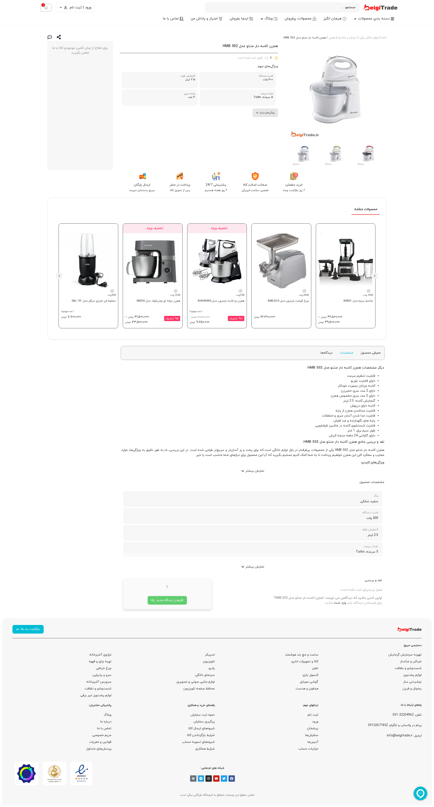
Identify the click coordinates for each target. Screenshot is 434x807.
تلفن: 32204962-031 (407, 715)
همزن (332, 38)
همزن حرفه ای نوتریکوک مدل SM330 (158, 301)
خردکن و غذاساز (347, 38)
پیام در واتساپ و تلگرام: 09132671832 (395, 725)
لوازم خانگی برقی (368, 38)
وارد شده (340, 603)
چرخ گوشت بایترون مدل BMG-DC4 (288, 301)
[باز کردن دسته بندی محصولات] (355, 19)
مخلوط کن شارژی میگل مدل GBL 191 (94, 301)
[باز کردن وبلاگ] (262, 19)
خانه (384, 38)
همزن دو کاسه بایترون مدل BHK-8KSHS (221, 301)
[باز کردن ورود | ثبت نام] (61, 7)
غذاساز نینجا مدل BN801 (358, 301)
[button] (375, 276)
